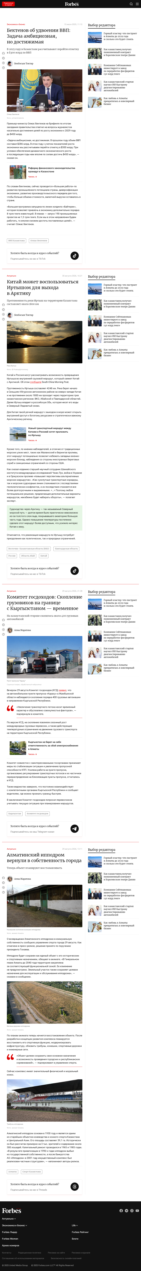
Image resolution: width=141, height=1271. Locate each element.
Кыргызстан (14, 813)
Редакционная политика (29, 1252)
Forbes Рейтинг (80, 1232)
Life (74, 1225)
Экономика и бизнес (16, 24)
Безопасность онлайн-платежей (66, 1258)
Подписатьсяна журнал (8, 4)
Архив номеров (10, 1245)
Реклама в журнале (81, 1252)
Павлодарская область (66, 548)
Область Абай (28, 556)
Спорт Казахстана (31, 1171)
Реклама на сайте (56, 1252)
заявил (62, 690)
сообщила (35, 382)
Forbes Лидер (9, 1232)
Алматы (12, 1171)
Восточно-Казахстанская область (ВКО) (28, 548)
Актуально (11, 276)
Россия (11, 556)
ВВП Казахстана (16, 240)
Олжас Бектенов (38, 240)
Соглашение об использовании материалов (23, 1258)
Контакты (6, 1252)
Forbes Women (10, 1238)
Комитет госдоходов (37, 813)
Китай (43, 556)
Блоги (75, 1238)
